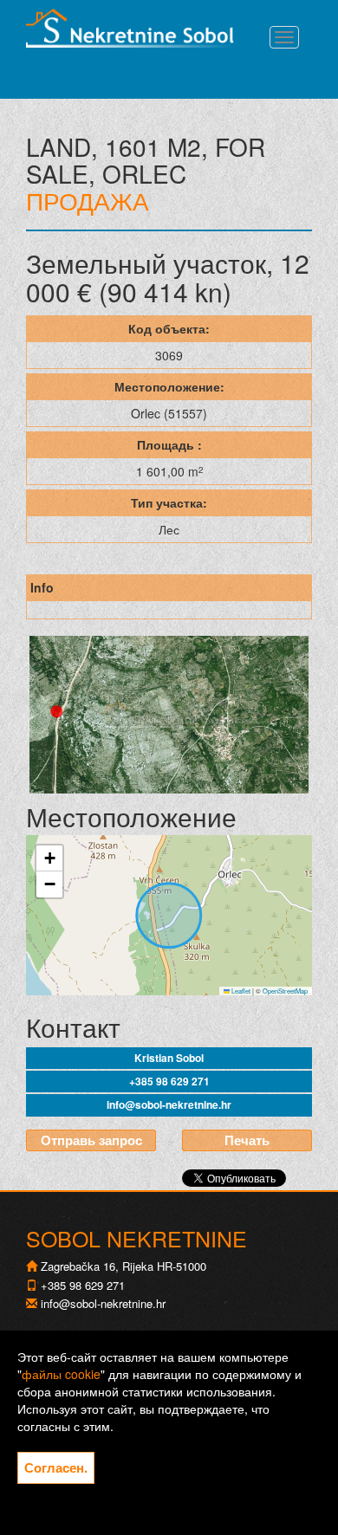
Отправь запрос (91, 1140)
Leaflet (240, 990)
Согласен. (56, 1467)
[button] (49, 858)
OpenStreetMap (285, 990)
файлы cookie (61, 1374)
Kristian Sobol (169, 1057)
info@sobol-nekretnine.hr (169, 1104)
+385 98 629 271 (169, 1081)
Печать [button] (247, 1140)
